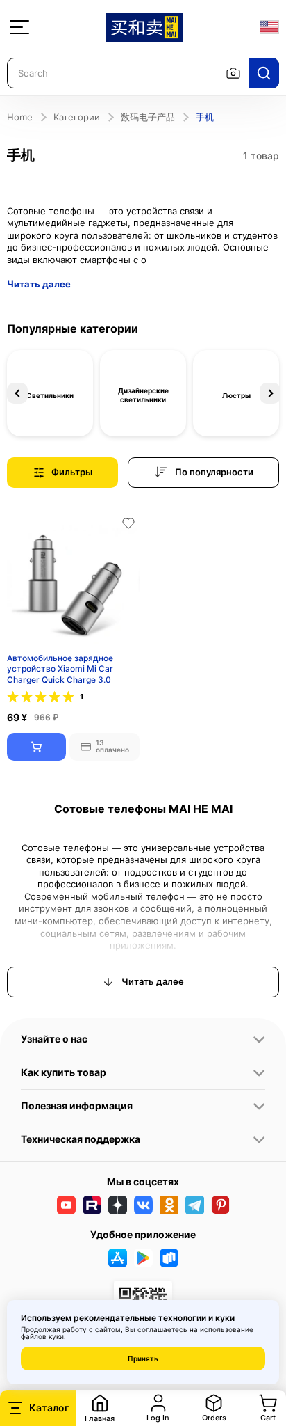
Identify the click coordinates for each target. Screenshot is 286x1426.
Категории (76, 116)
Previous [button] (17, 393)
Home (20, 116)
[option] (50, 393)
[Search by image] (233, 73)
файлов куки (42, 1336)
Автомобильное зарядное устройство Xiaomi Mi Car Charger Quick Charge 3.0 (60, 668)
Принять (143, 1358)
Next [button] (270, 393)
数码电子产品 (148, 116)
